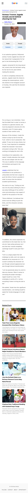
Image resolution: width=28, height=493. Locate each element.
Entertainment (5, 10)
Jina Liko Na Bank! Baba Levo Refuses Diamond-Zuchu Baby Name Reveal (12, 379)
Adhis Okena (8, 22)
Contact (10, 489)
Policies (4, 489)
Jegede (4, 170)
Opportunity (22, 489)
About (15, 489)
